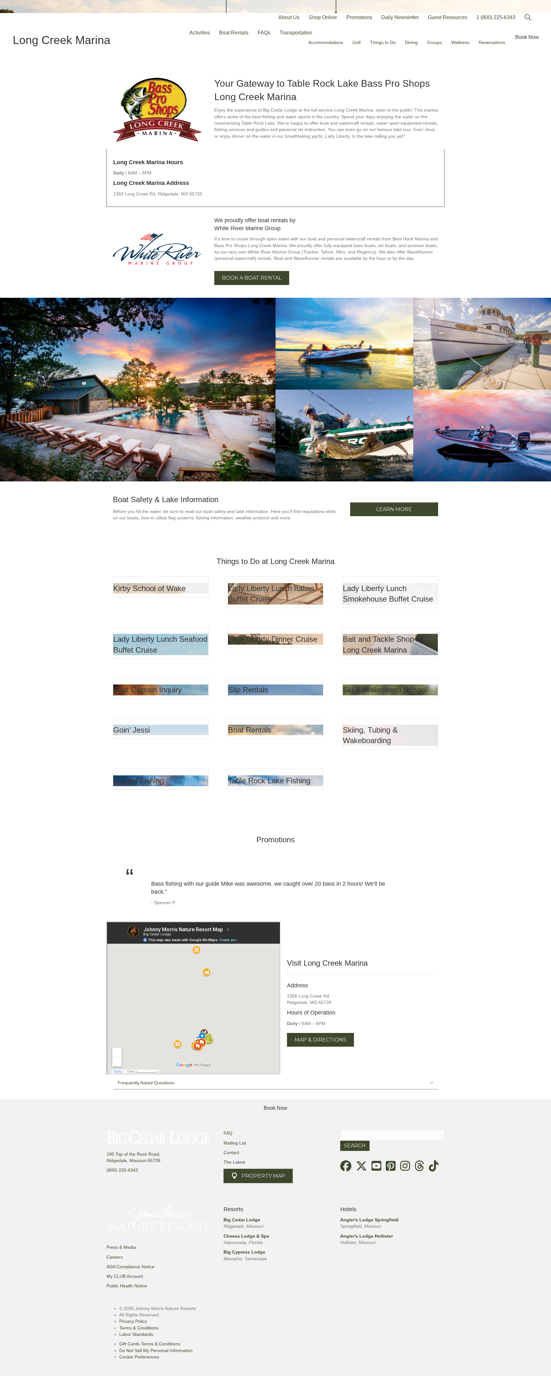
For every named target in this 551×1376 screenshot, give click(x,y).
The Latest (234, 1162)
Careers (115, 1257)
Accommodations (325, 42)
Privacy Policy (133, 1321)
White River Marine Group (247, 228)
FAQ (228, 1133)
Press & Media (121, 1247)
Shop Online (323, 17)
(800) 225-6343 (122, 1170)
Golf (356, 42)
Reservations (492, 42)
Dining (411, 42)
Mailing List (235, 1142)
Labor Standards (136, 1334)
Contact (231, 1152)
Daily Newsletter (400, 17)
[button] (529, 17)
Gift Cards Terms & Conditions (149, 1343)
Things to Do (383, 42)
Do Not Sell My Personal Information (156, 1350)
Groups (434, 42)
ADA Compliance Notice (130, 1266)
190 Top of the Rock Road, (133, 1154)
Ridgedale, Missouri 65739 (133, 1160)
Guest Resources (447, 17)
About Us (288, 17)
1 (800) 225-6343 (495, 17)
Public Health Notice (127, 1285)
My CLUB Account (125, 1276)
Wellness (460, 42)
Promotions (359, 17)
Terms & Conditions (138, 1327)
